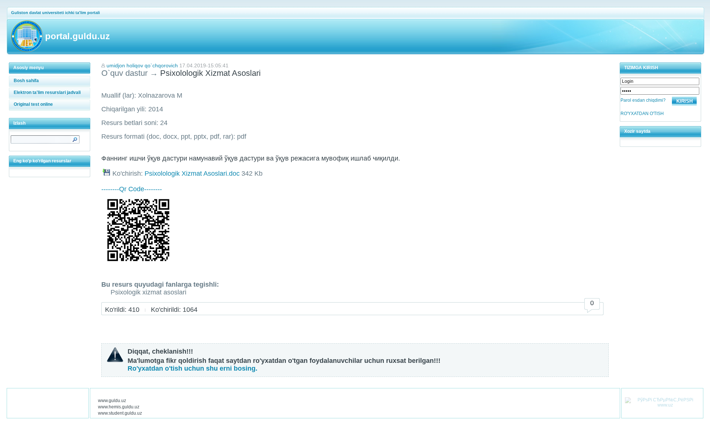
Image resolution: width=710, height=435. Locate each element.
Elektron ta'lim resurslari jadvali (47, 92)
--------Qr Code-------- (131, 189)
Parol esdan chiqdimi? (643, 100)
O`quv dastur (124, 73)
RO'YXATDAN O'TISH (642, 113)
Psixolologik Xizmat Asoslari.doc (192, 173)
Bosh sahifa (26, 80)
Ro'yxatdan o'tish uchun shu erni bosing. (192, 368)
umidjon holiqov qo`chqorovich (142, 65)
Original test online (33, 104)
